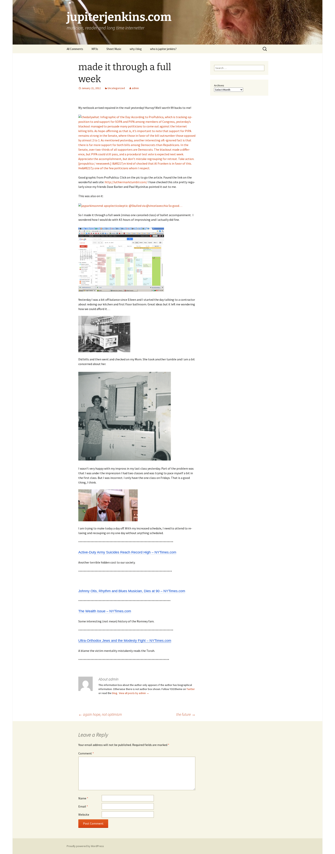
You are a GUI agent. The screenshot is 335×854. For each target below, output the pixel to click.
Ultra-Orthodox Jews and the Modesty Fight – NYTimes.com (124, 641)
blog (114, 693)
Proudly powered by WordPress (85, 846)
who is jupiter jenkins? (163, 49)
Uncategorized (116, 88)
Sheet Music (113, 49)
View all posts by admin (134, 693)
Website (83, 814)
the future (185, 714)
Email (83, 806)
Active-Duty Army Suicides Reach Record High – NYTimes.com (127, 552)
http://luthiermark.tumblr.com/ (126, 182)
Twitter (190, 689)
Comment (86, 753)
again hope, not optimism (100, 714)
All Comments (75, 49)
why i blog (136, 49)
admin (135, 88)
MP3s (95, 49)
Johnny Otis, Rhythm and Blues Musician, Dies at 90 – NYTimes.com (131, 591)
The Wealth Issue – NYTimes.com (104, 611)
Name (83, 798)
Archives (219, 85)
